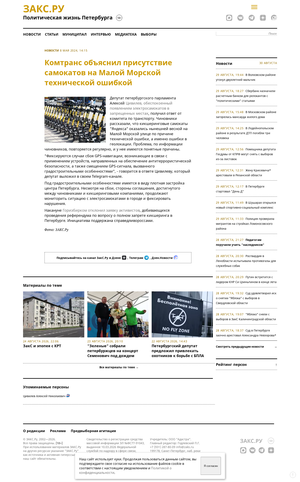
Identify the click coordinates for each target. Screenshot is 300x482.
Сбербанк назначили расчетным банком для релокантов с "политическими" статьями (246, 96)
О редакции (34, 430)
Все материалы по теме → (119, 367)
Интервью (101, 34)
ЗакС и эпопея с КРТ (42, 345)
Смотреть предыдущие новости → (246, 346)
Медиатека (126, 34)
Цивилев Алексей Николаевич (44, 396)
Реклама (58, 430)
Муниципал (74, 34)
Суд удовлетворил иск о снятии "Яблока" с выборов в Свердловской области (246, 298)
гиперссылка (70, 455)
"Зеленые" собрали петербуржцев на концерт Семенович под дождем (112, 350)
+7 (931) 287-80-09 (162, 447)
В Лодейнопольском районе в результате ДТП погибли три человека (245, 133)
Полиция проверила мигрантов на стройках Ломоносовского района (245, 223)
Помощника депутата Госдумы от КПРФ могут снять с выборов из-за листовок (246, 154)
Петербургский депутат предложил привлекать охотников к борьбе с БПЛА (178, 350)
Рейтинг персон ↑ (246, 364)
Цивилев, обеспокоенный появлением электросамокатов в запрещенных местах (141, 108)
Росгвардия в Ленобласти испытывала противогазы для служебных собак (246, 261)
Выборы (149, 34)
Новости (32, 34)
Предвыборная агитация (93, 430)
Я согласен (211, 465)
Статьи (51, 34)
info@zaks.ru (185, 447)
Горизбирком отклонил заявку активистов (101, 210)
